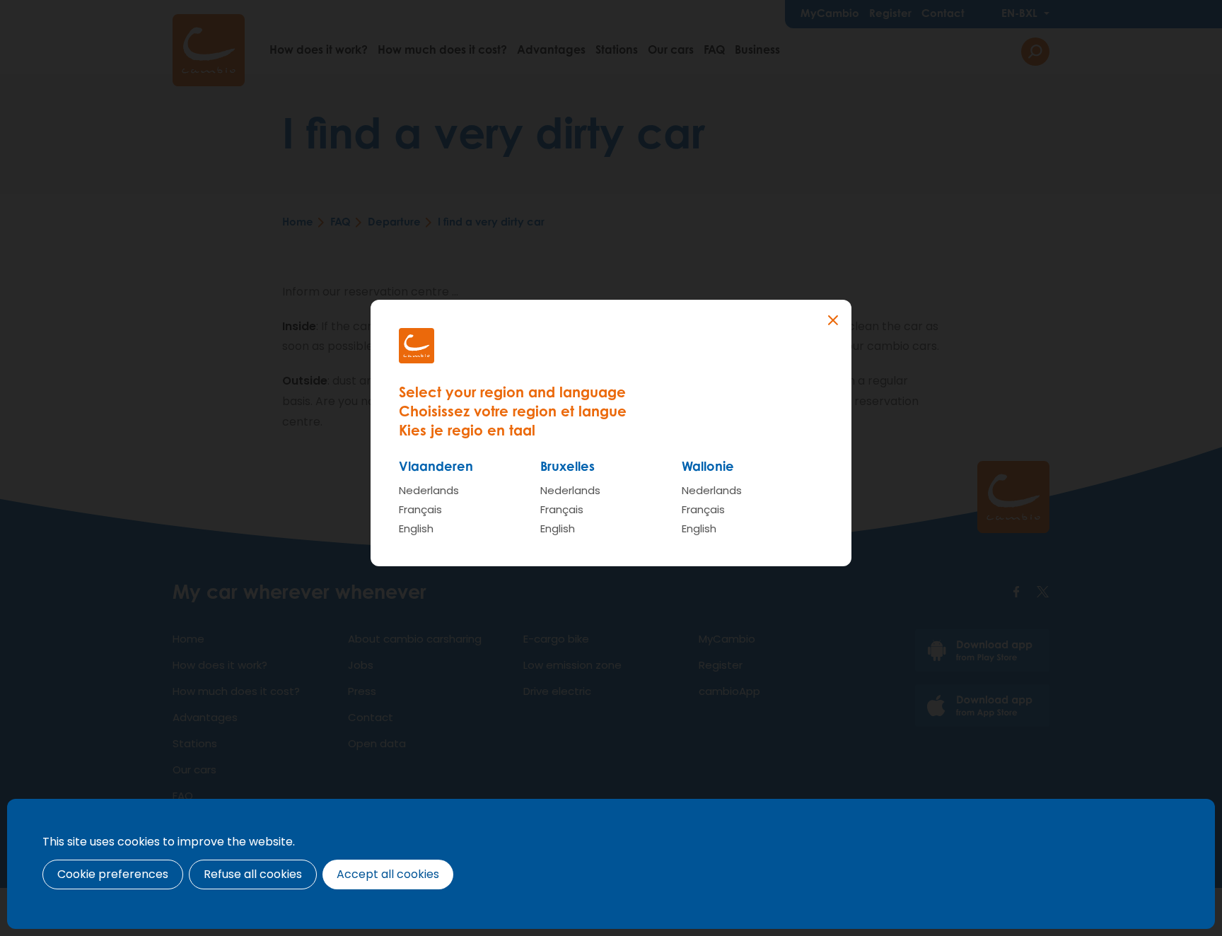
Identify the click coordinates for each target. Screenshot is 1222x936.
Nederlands (429, 490)
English (416, 528)
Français (420, 509)
